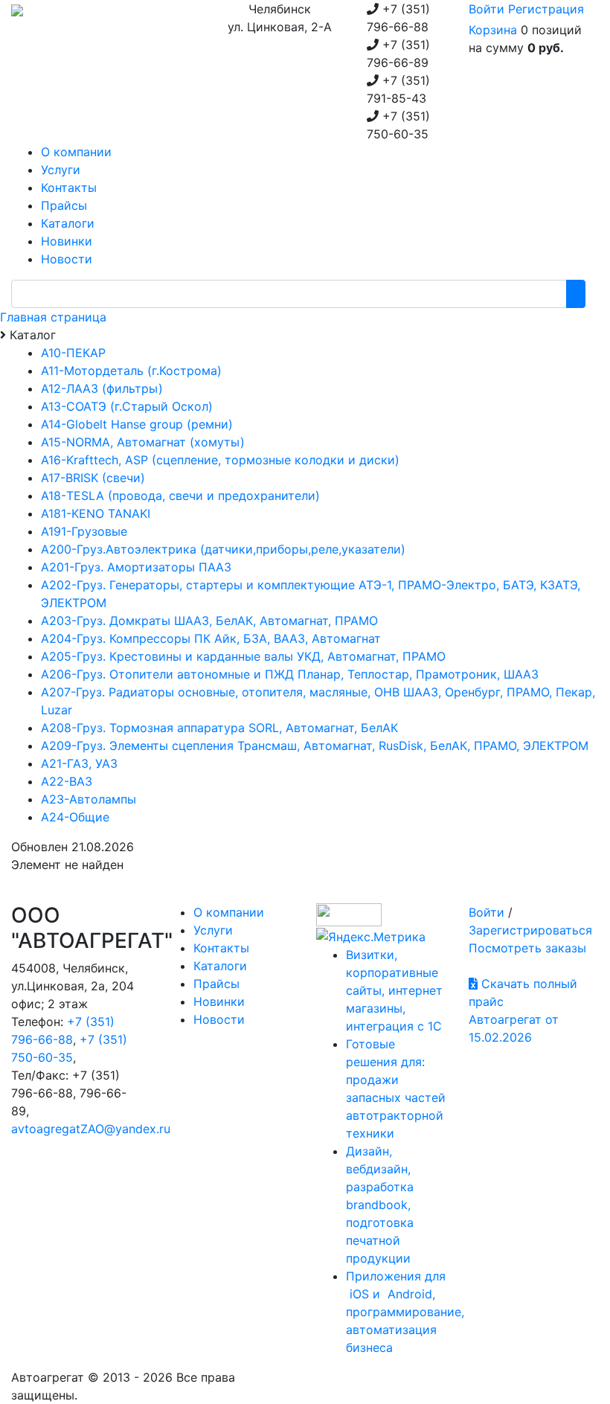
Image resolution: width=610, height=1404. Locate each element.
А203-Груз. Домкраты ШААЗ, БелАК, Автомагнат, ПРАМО (209, 620)
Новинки (219, 1001)
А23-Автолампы (88, 799)
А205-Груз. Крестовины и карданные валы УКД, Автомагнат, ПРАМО (243, 656)
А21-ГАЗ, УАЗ (79, 763)
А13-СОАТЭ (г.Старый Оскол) (127, 406)
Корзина (493, 29)
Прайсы (216, 983)
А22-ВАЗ (66, 781)
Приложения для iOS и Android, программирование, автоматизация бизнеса (405, 1312)
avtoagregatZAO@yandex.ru (90, 1128)
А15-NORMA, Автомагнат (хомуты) (143, 442)
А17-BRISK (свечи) (93, 477)
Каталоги (220, 965)
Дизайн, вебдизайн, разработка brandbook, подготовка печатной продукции (380, 1205)
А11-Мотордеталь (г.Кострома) (131, 370)
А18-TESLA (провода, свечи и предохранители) (180, 495)
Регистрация (546, 8)
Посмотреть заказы (527, 947)
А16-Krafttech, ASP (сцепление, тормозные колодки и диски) (220, 459)
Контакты (221, 947)
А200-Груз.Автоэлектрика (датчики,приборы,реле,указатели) (223, 549)
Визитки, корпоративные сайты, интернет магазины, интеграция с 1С (394, 990)
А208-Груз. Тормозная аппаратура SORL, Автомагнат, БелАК (219, 727)
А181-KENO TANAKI (95, 513)
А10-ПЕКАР (73, 352)
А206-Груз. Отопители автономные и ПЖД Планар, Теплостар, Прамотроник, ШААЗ (290, 674)
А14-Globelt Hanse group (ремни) (137, 424)
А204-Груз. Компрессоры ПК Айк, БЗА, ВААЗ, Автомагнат (211, 638)
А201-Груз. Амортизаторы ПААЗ (136, 567)
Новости (219, 1019)
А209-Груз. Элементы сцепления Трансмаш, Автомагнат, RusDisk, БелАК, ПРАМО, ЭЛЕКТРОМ (314, 745)
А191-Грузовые (84, 531)
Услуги (213, 930)
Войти (486, 8)
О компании (228, 912)
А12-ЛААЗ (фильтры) (102, 388)
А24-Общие (75, 817)
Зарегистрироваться (530, 930)
